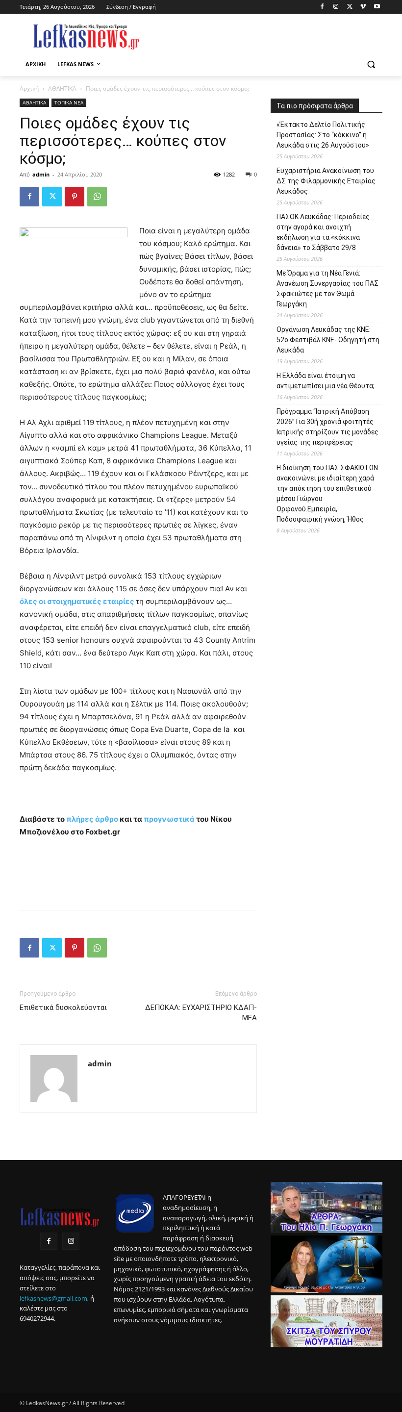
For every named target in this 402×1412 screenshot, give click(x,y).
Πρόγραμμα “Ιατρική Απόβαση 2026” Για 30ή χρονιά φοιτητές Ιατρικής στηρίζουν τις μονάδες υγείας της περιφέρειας (327, 426)
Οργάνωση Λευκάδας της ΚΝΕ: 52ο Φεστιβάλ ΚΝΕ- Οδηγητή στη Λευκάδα (327, 340)
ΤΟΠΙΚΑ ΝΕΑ (68, 102)
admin (41, 174)
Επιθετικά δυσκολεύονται (63, 1007)
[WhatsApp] (97, 196)
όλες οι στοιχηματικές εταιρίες (77, 601)
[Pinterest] (74, 196)
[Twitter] (349, 7)
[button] (370, 64)
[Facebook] (322, 7)
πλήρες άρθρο (92, 819)
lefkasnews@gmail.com (53, 1298)
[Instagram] (336, 7)
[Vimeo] (363, 7)
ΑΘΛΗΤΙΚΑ (62, 88)
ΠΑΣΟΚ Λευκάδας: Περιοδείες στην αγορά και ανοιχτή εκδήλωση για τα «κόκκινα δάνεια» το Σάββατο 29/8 (323, 232)
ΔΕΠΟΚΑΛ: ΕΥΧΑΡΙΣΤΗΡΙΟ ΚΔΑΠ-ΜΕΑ (201, 1012)
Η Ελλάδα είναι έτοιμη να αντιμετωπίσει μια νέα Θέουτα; (325, 381)
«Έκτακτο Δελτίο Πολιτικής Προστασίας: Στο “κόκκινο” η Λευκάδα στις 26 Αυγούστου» (322, 135)
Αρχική (29, 88)
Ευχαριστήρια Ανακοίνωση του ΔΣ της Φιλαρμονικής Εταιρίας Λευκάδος (326, 181)
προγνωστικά (169, 819)
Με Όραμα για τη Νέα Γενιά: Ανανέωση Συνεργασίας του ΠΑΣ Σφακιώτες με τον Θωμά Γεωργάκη (327, 288)
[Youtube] (376, 7)
